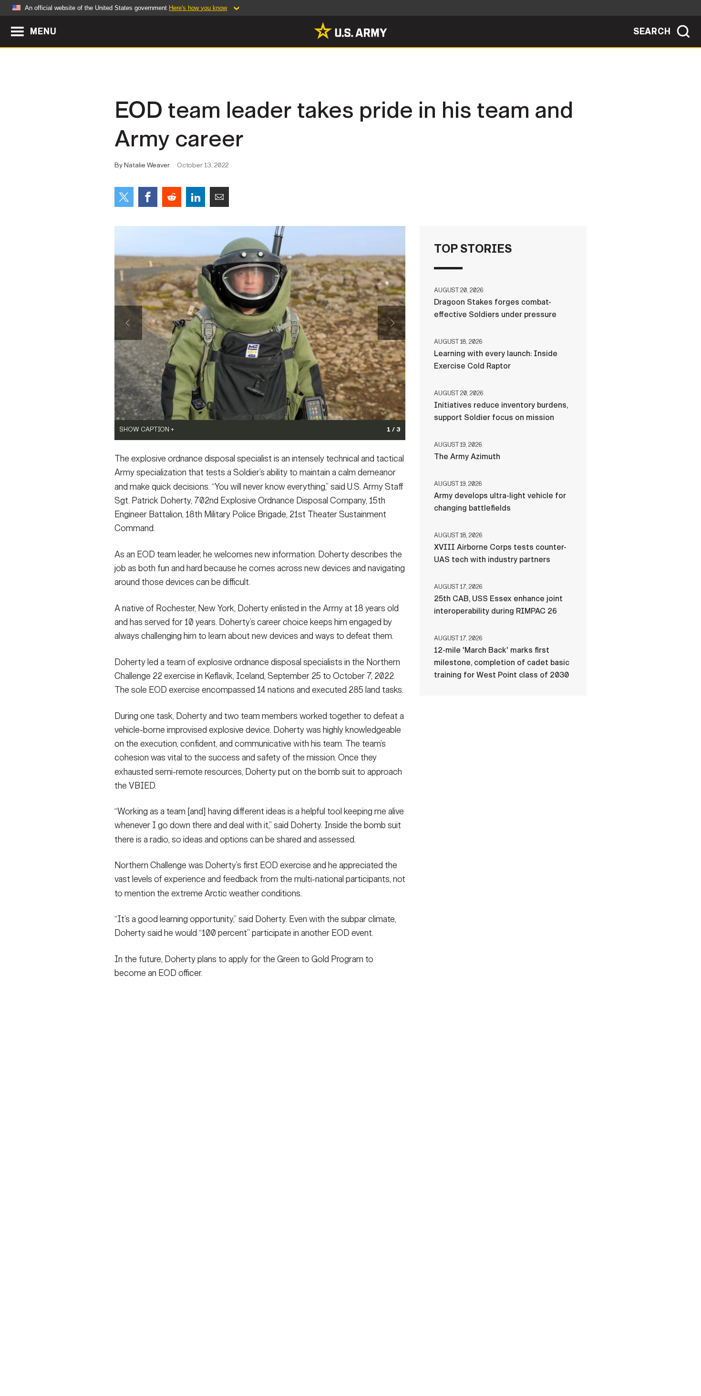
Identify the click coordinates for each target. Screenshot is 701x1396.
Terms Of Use (292, 1354)
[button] (5, 20)
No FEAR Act (454, 1354)
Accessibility (358, 1354)
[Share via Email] (219, 197)
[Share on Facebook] (147, 197)
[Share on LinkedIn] (195, 197)
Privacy (239, 1354)
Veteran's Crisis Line (529, 1354)
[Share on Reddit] (171, 197)
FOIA (409, 1354)
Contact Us (188, 1354)
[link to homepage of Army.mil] (350, 30)
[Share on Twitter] (124, 197)
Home (142, 1354)
